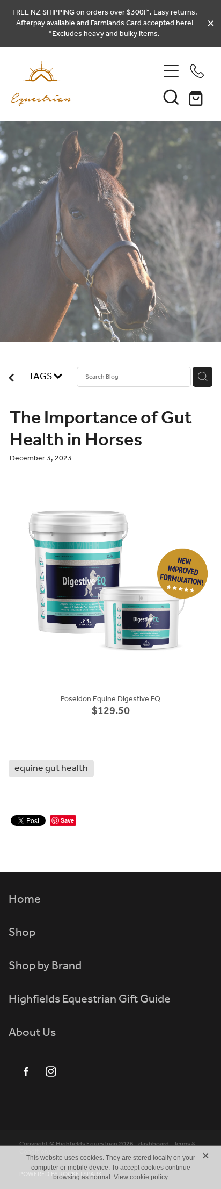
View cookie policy (141, 1177)
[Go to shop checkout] (197, 97)
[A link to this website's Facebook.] (25, 1071)
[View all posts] (11, 379)
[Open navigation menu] (171, 71)
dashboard (153, 1144)
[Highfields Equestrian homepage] (85, 83)
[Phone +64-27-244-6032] (197, 71)
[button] (171, 97)
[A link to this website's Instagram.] (51, 1071)
